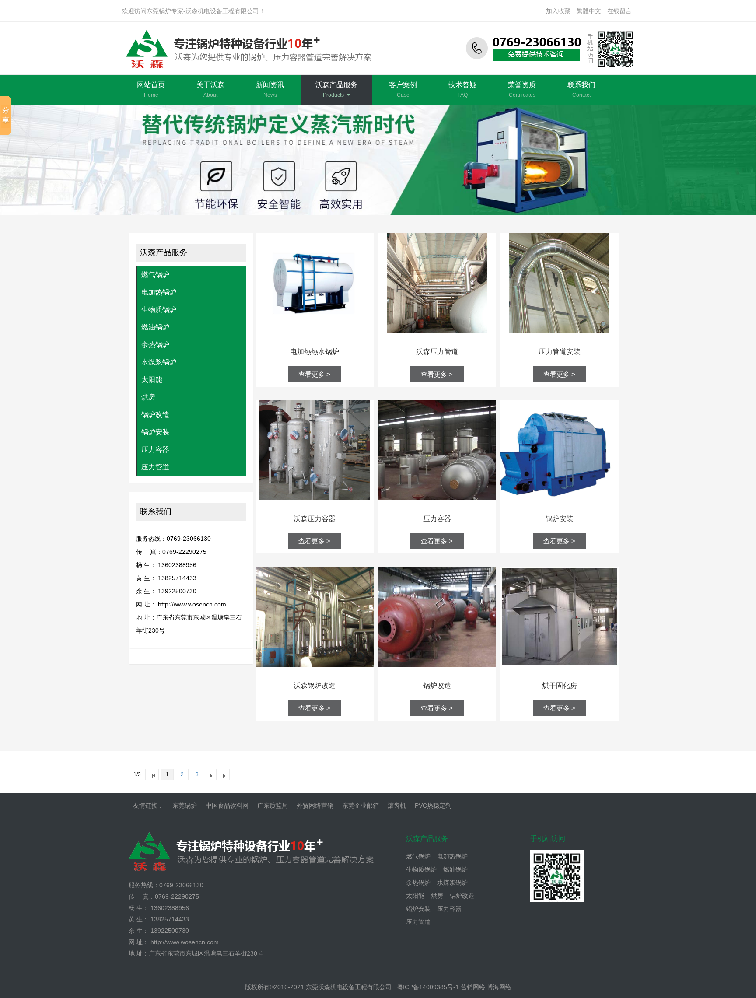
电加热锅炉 (158, 292)
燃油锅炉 (155, 327)
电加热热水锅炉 (314, 351)
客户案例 (403, 89)
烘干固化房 (559, 685)
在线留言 (619, 10)
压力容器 (155, 449)
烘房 (148, 397)
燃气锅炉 (155, 274)
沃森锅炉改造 (315, 685)
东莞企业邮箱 (360, 805)
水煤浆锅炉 (158, 362)
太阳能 (151, 379)
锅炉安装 (155, 432)
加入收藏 (558, 10)
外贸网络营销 (315, 805)
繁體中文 (589, 10)
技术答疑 (462, 89)
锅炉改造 (155, 414)
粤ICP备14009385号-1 (429, 987)
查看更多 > (314, 374)
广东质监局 (272, 805)
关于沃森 (210, 89)
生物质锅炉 (158, 309)
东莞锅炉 (184, 805)
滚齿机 (397, 805)
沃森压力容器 (315, 518)
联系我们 (581, 89)
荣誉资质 (522, 89)
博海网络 (499, 987)
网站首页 (151, 89)
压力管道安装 (560, 351)
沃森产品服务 (336, 89)
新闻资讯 (270, 89)
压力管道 (155, 467)
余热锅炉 (155, 344)
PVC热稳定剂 (433, 805)
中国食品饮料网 (227, 805)
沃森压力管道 (437, 351)
